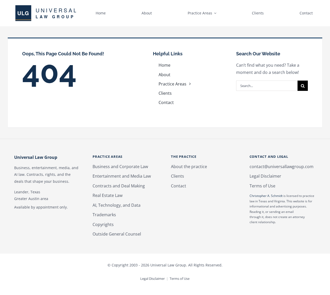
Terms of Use (262, 186)
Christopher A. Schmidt (266, 196)
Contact (178, 186)
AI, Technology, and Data (117, 205)
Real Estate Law (107, 195)
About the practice (189, 166)
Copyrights (103, 224)
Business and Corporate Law (120, 166)
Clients (177, 176)
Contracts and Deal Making (119, 186)
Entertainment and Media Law (122, 176)
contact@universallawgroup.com (282, 166)
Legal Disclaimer (265, 176)
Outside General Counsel (117, 234)
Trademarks (104, 215)
